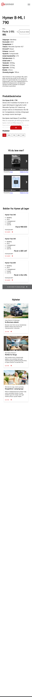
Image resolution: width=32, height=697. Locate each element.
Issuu (11, 172)
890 (23, 135)
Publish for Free (24, 172)
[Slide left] (5, 12)
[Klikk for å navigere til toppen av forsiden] (7, 4)
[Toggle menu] (29, 5)
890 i (9, 135)
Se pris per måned (24, 32)
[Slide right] (26, 12)
